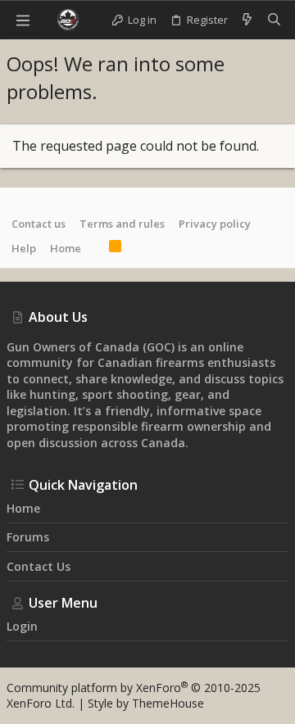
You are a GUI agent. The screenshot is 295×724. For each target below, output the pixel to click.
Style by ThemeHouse (146, 703)
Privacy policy (215, 223)
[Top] (95, 248)
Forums (28, 537)
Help (23, 248)
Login (22, 626)
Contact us (38, 223)
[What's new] (247, 19)
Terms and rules (122, 223)
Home (65, 248)
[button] (23, 19)
